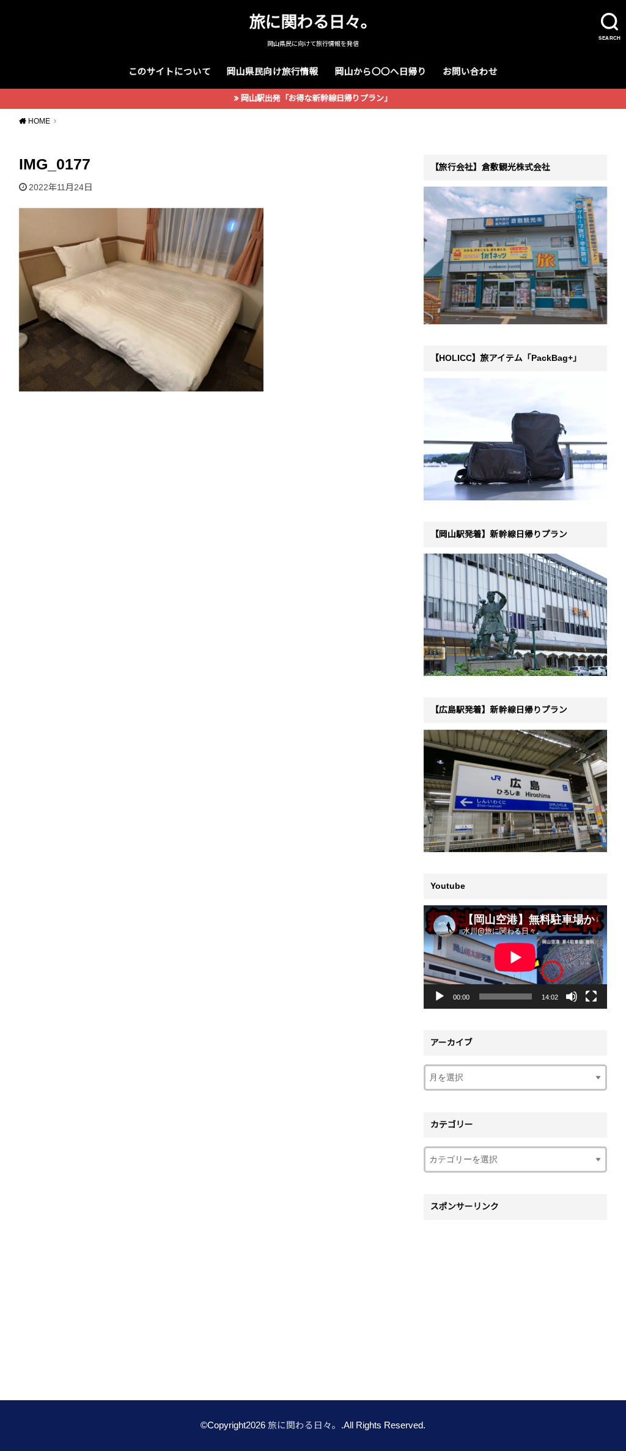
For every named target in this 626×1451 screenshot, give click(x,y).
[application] (515, 957)
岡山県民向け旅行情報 (273, 71)
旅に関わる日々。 (313, 22)
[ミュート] (571, 996)
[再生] (439, 996)
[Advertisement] (515, 1302)
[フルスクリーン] (591, 996)
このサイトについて (169, 71)
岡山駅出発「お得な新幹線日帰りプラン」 (316, 98)
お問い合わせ (470, 71)
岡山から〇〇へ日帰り (381, 71)
